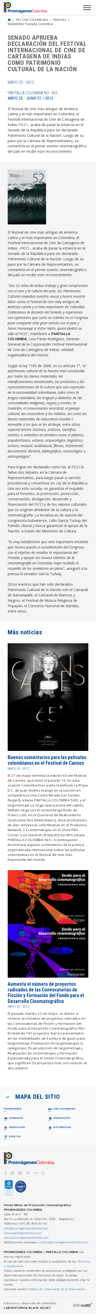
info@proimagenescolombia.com (26, 1228)
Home (9, 19)
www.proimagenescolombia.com (26, 1237)
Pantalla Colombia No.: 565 (33, 95)
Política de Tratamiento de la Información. (57, 1289)
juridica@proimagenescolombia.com (63, 1242)
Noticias (60, 19)
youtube (20, 1173)
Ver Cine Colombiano (32, 19)
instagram (43, 1173)
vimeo (27, 1173)
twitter (12, 1173)
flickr (35, 1173)
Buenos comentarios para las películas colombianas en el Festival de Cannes (47, 760)
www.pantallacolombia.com (23, 1233)
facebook (5, 1173)
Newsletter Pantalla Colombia (30, 24)
